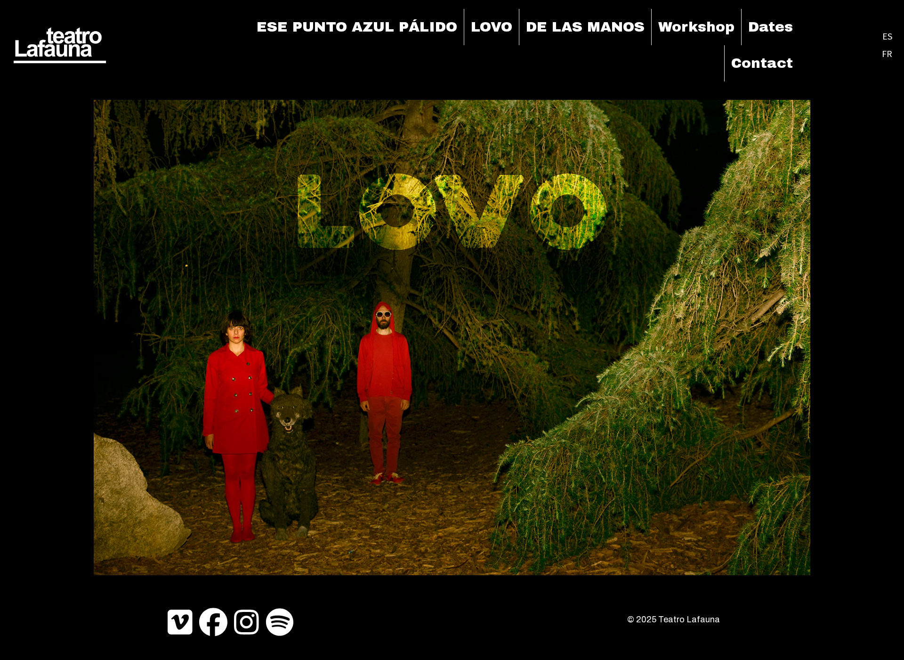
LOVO (491, 26)
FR (887, 53)
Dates (770, 26)
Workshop (696, 26)
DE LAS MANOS (585, 26)
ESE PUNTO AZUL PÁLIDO (357, 26)
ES (887, 36)
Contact (762, 63)
